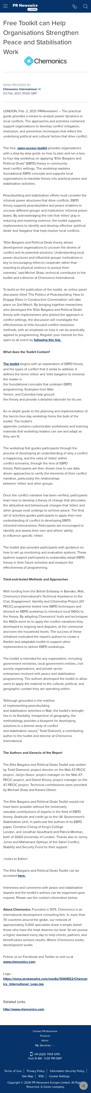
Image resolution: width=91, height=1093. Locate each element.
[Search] (85, 6)
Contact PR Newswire (45, 1031)
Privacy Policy (36, 1071)
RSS (41, 1076)
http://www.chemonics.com (23, 1009)
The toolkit (11, 363)
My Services (43, 1045)
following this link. (48, 340)
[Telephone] (74, 6)
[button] (45, 61)
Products (45, 1036)
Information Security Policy (67, 1071)
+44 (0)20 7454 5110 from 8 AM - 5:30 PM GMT (45, 1056)
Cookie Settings (59, 1076)
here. (22, 875)
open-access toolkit (32, 148)
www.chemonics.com (19, 961)
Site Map (27, 1076)
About (44, 1040)
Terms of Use (13, 1071)
